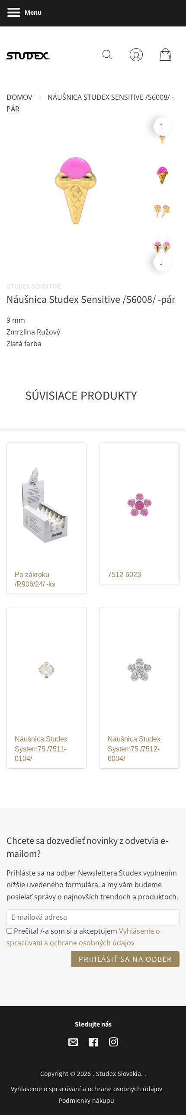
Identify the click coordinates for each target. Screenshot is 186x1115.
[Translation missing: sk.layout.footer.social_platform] (73, 1044)
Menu (32, 12)
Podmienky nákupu (86, 1100)
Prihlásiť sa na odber (125, 959)
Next (163, 262)
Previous (163, 126)
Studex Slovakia (118, 1073)
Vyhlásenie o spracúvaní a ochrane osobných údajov (86, 1089)
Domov (19, 97)
